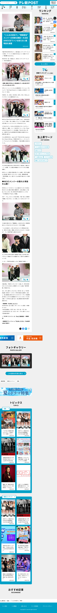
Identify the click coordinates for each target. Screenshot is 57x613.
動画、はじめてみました (41, 160)
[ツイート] (20, 329)
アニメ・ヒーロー (24, 7)
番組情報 (3, 381)
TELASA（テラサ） (20, 321)
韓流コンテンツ (11, 381)
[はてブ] (26, 329)
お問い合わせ (24, 606)
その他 (46, 7)
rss (54, 25)
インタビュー (52, 7)
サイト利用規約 (34, 606)
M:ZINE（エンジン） (12, 303)
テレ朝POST (28, 2)
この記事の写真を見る (15, 373)
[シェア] (23, 329)
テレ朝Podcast (38, 157)
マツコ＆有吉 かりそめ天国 (41, 147)
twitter (54, 18)
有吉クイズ (38, 150)
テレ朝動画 (14, 606)
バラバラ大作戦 (48, 157)
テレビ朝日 (4, 606)
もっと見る (44, 64)
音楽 (17, 7)
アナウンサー (39, 7)
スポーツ (31, 7)
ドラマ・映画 (3, 7)
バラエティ (10, 7)
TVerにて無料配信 (20, 316)
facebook (54, 21)
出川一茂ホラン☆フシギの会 (42, 153)
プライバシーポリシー (47, 606)
